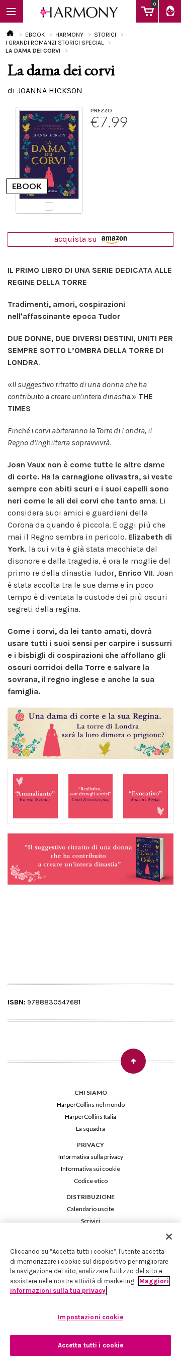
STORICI (105, 34)
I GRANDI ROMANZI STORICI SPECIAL (55, 42)
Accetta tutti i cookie (91, 1345)
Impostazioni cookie (90, 1317)
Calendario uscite (90, 1209)
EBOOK (35, 34)
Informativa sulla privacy (90, 1156)
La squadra (90, 1128)
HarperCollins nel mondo (91, 1104)
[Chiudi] (169, 1237)
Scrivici (90, 1221)
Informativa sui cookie (90, 1168)
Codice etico (91, 1180)
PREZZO (101, 110)
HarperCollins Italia (90, 1116)
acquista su (76, 239)
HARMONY (69, 34)
